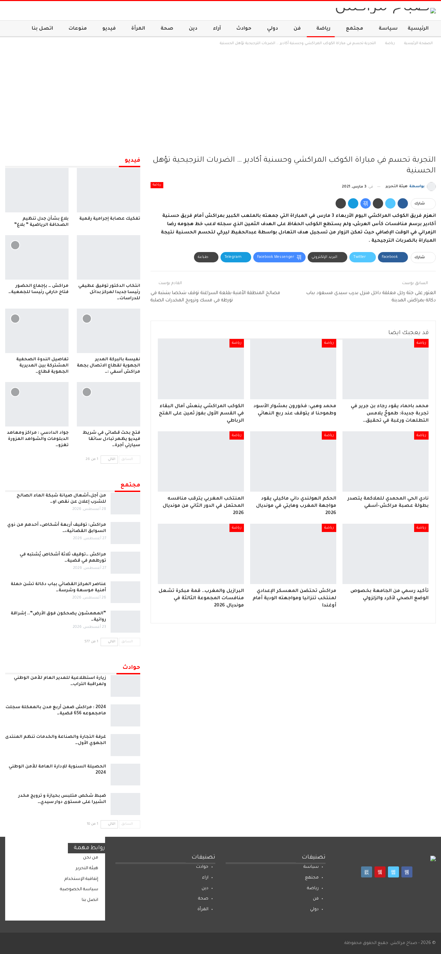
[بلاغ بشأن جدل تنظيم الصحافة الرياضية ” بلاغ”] (37, 190)
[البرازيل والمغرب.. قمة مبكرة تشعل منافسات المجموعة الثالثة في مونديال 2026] (201, 554)
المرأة (138, 29)
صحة (167, 29)
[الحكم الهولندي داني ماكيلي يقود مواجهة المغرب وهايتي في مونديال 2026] (293, 461)
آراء (217, 29)
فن (297, 29)
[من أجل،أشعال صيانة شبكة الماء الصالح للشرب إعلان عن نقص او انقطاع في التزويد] (125, 504)
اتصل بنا (42, 29)
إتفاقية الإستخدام (81, 879)
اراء (205, 877)
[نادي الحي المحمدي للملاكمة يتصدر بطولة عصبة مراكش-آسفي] (385, 461)
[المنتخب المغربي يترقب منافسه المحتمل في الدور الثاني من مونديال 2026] (201, 461)
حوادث (244, 29)
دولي (272, 29)
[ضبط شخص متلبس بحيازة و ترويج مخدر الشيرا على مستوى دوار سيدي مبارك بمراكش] (125, 804)
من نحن (90, 857)
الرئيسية (418, 29)
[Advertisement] (220, 99)
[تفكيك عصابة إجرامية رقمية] (108, 190)
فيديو (109, 29)
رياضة (323, 29)
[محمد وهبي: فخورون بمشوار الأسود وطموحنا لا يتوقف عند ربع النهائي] (293, 369)
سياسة (388, 29)
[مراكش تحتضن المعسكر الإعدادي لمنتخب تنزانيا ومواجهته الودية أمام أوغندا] (293, 554)
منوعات (78, 29)
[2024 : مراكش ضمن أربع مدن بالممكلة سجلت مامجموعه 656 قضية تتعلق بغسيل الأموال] (125, 715)
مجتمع (354, 29)
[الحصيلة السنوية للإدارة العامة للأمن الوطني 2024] (125, 775)
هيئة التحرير (87, 868)
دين (193, 29)
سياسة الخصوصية (79, 889)
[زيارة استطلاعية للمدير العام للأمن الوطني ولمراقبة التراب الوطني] (125, 686)
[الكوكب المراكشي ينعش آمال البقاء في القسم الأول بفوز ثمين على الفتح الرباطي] (201, 369)
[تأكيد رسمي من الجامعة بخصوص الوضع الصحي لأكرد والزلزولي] (385, 554)
